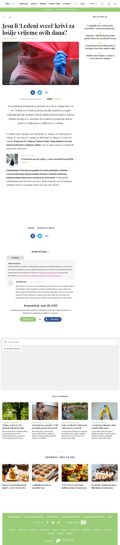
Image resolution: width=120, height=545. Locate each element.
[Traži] (102, 3)
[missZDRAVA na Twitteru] (53, 522)
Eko (10, 17)
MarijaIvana (21, 281)
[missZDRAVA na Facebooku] (47, 522)
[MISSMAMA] (93, 4)
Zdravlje (24, 162)
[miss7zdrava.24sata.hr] (9, 4)
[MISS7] (82, 4)
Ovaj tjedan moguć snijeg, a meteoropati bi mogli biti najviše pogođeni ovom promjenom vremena (47, 159)
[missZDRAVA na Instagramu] (58, 522)
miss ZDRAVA (12, 38)
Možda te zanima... (28, 156)
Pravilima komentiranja (48, 273)
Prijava (54, 319)
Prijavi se (28, 319)
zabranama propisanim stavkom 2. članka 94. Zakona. (41, 276)
